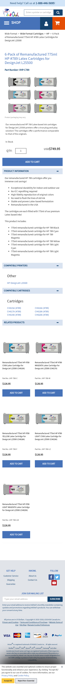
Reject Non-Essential (26, 680)
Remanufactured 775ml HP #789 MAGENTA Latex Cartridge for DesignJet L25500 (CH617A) (48, 365)
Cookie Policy (23, 675)
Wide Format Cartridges (31, 33)
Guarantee (10, 584)
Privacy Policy (7, 675)
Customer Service (10, 576)
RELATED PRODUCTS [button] (14, 322)
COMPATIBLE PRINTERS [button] (15, 265)
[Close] (62, 667)
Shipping (11, 580)
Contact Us (32, 580)
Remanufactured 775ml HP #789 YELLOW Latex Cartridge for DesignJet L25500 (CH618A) (15, 436)
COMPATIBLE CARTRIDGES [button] (17, 290)
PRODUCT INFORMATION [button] (16, 171)
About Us (32, 576)
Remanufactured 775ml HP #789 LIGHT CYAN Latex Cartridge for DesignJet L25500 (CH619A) (48, 436)
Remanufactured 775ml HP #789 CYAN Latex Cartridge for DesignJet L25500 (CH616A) (15, 365)
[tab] (32, 171)
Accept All (8, 680)
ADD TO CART (32, 162)
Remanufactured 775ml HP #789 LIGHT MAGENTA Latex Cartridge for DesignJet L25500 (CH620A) (16, 507)
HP (47, 33)
